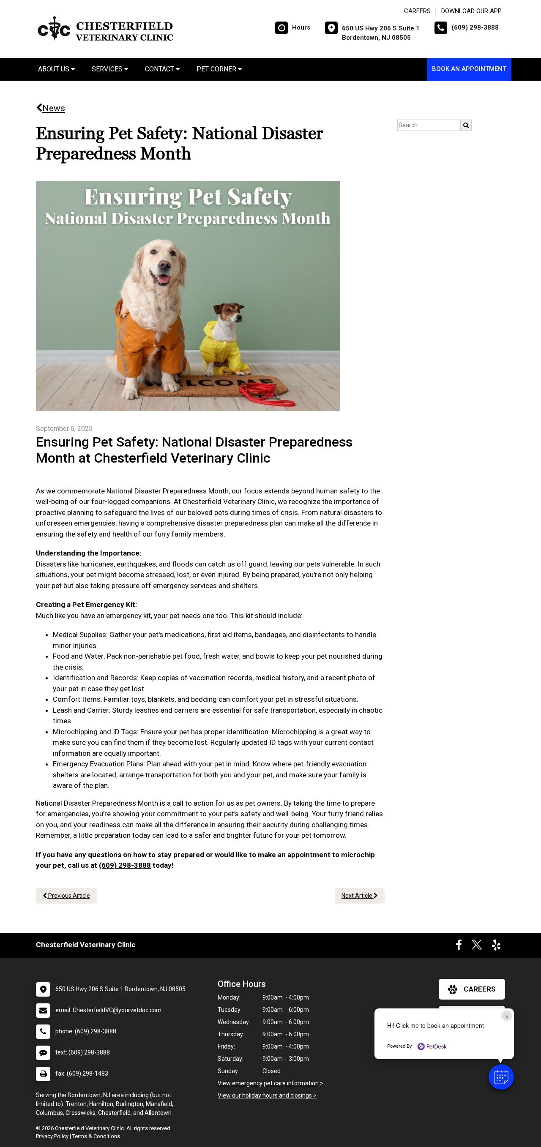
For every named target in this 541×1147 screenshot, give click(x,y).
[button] (501, 1077)
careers (480, 989)
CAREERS (417, 11)
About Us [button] (54, 69)
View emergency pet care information (268, 1083)
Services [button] (108, 69)
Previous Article (68, 895)
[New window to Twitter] (476, 946)
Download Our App (471, 11)
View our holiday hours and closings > (267, 1095)
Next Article (358, 895)
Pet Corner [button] (217, 69)
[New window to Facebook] (458, 946)
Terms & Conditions (96, 1136)
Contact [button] (160, 69)
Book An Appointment (469, 69)
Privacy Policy (52, 1136)
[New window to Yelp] (496, 946)
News (53, 108)
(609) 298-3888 (125, 865)
